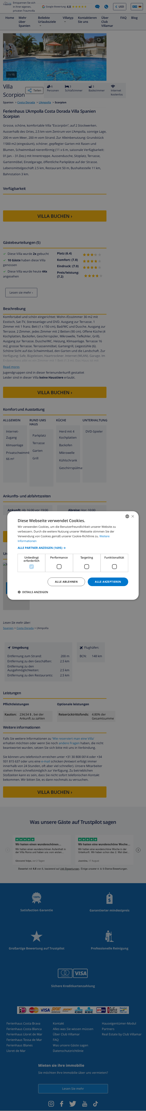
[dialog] (73, 555)
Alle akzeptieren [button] (108, 581)
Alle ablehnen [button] (66, 581)
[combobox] (127, 516)
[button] (73, 547)
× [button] (132, 516)
